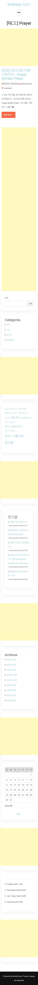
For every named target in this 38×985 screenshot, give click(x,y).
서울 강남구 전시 (22, 413)
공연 (8, 325)
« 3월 (18, 814)
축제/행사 (10, 340)
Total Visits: (11, 902)
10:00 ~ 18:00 (8, 409)
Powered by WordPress (12, 976)
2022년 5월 (11, 700)
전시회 (9, 335)
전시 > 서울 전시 (14, 436)
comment (8, 88)
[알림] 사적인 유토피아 (18, 522)
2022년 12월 (12, 675)
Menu (19, 12)
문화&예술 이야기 (19, 4)
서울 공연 (7, 418)
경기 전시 (15, 409)
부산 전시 (14, 413)
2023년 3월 (11, 660)
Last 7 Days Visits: (14, 896)
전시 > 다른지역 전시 (14, 426)
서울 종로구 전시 (26, 418)
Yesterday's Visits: (14, 890)
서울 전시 (15, 417)
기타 (8, 330)
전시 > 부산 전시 (10, 431)
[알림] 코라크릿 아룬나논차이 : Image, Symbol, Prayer (16, 74)
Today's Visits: (12, 884)
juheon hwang (26, 84)
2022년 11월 (12, 680)
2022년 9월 (11, 685)
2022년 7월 (11, 695)
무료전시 (8, 413)
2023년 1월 (11, 670)
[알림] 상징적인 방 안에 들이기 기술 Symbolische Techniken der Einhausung (18, 559)
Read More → (8, 115)
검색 (6, 298)
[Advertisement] (19, 47)
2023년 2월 (11, 665)
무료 (24, 409)
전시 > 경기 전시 (10, 422)
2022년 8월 (11, 690)
